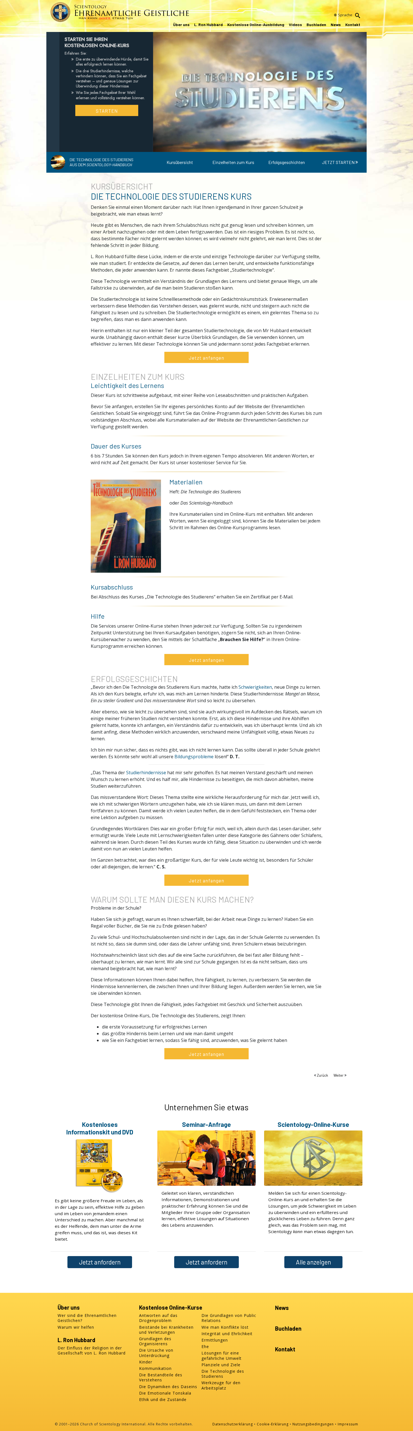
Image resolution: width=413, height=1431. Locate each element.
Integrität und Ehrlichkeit (227, 1333)
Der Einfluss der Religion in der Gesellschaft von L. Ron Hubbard (92, 1351)
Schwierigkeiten (255, 687)
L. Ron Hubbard (208, 24)
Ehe (205, 1346)
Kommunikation (155, 1368)
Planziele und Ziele (220, 1364)
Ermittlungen (214, 1340)
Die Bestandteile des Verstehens (160, 1377)
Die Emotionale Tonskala (165, 1393)
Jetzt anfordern (100, 1262)
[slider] (254, 146)
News (336, 24)
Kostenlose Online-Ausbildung (255, 24)
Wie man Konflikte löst (225, 1327)
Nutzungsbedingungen (313, 1424)
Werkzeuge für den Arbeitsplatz (220, 1385)
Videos (295, 24)
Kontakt (352, 24)
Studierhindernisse (146, 772)
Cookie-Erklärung (273, 1424)
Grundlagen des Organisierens (155, 1341)
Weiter (338, 1075)
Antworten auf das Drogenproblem (158, 1318)
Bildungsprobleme (194, 756)
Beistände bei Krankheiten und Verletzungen (166, 1330)
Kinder (145, 1362)
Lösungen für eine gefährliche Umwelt (221, 1356)
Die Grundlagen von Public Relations (228, 1318)
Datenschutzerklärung (232, 1424)
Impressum (348, 1424)
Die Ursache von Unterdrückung (156, 1353)
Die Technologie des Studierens (222, 1374)
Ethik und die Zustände (163, 1399)
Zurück (322, 1075)
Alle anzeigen (313, 1262)
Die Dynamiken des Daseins (168, 1386)
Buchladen (316, 24)
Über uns (181, 24)
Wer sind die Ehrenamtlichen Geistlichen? (87, 1318)
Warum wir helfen (76, 1327)
